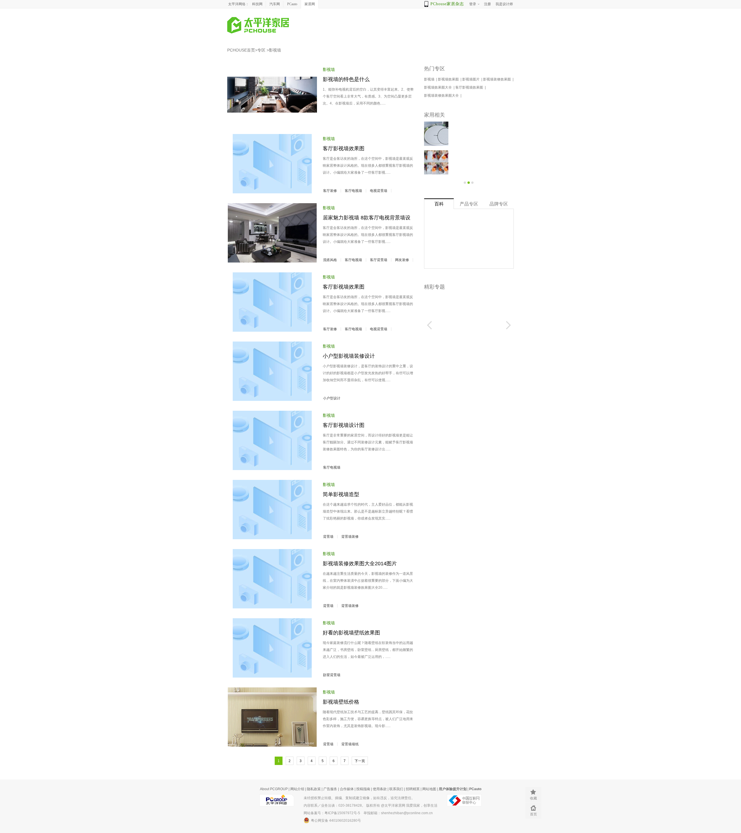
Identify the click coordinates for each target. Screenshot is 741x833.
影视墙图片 (471, 79)
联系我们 (396, 789)
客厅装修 (330, 191)
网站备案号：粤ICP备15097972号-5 (332, 813)
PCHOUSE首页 (241, 50)
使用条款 (380, 789)
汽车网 (274, 4)
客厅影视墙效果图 (469, 87)
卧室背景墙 (331, 675)
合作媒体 (347, 789)
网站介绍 (297, 789)
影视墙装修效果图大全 (442, 95)
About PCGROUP (274, 789)
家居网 (310, 4)
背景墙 (328, 537)
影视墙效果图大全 (438, 87)
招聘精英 (413, 789)
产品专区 (469, 203)
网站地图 (429, 789)
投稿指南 (363, 789)
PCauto (292, 4)
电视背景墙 (378, 191)
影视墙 (275, 50)
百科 (439, 203)
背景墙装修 (350, 537)
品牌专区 (498, 203)
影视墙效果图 (449, 79)
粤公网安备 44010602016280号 (336, 821)
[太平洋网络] (276, 798)
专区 (261, 50)
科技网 (257, 4)
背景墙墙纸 (350, 744)
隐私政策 (314, 789)
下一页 (360, 761)
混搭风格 (330, 260)
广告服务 (330, 789)
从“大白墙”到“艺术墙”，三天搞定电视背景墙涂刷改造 (483, 162)
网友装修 (402, 260)
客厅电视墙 (353, 191)
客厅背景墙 (378, 260)
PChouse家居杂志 (447, 4)
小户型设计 (331, 398)
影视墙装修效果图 (497, 79)
